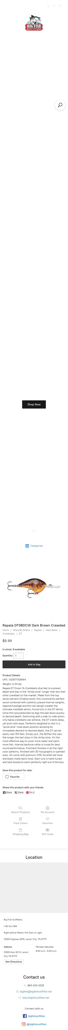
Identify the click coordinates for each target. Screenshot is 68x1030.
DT (20, 633)
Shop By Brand (21, 630)
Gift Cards (47, 834)
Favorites (47, 823)
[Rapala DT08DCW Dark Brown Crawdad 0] (34, 587)
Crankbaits (9, 633)
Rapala (38, 630)
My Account (47, 812)
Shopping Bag (20, 834)
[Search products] (60, 105)
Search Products (20, 812)
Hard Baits (52, 630)
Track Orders (20, 823)
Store (6, 630)
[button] (13, 777)
